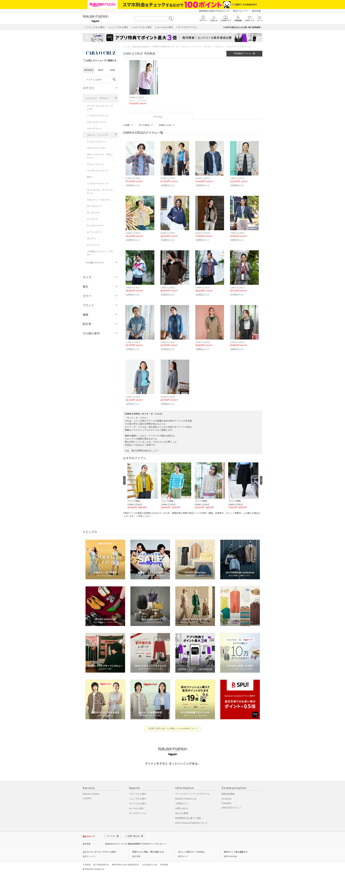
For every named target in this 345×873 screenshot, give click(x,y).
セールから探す (136, 808)
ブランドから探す (137, 793)
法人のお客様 (181, 813)
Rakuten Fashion (140, 46)
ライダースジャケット (98, 170)
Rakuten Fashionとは (185, 798)
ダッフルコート (94, 206)
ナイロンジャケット (96, 141)
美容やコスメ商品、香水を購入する (148, 852)
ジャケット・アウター (97, 98)
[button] (142, 485)
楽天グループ (239, 11)
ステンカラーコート (96, 122)
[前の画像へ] (124, 480)
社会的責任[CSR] (149, 864)
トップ (126, 46)
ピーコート (92, 219)
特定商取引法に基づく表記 (188, 818)
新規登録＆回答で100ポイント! (214, 11)
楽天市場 (256, 11)
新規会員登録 (228, 793)
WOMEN (88, 70)
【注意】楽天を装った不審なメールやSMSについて (173, 728)
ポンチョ (91, 238)
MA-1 (90, 177)
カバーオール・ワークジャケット (100, 192)
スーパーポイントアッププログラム (192, 793)
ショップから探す (137, 798)
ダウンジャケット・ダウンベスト (100, 156)
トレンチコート (94, 128)
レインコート (93, 245)
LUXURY (87, 798)
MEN (100, 70)
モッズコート (93, 212)
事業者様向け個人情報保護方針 (125, 864)
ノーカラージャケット (98, 115)
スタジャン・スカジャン (99, 199)
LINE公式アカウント (231, 807)
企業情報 (87, 864)
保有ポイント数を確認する (235, 852)
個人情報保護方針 (101, 864)
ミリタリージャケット (98, 183)
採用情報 (164, 864)
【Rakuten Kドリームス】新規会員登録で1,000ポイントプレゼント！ (135, 843)
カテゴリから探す (137, 803)
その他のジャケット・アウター (100, 253)
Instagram (226, 803)
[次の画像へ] (261, 480)
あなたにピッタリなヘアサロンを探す (99, 852)
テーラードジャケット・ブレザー (100, 107)
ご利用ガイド (181, 803)
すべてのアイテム (137, 813)
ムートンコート (94, 232)
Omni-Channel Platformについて (191, 822)
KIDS (112, 70)
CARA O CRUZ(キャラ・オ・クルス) (170, 46)
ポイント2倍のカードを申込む (191, 852)
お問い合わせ (181, 808)
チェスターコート (95, 225)
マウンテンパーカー (96, 148)
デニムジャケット (95, 164)
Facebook (227, 798)
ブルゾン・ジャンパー (98, 135)
